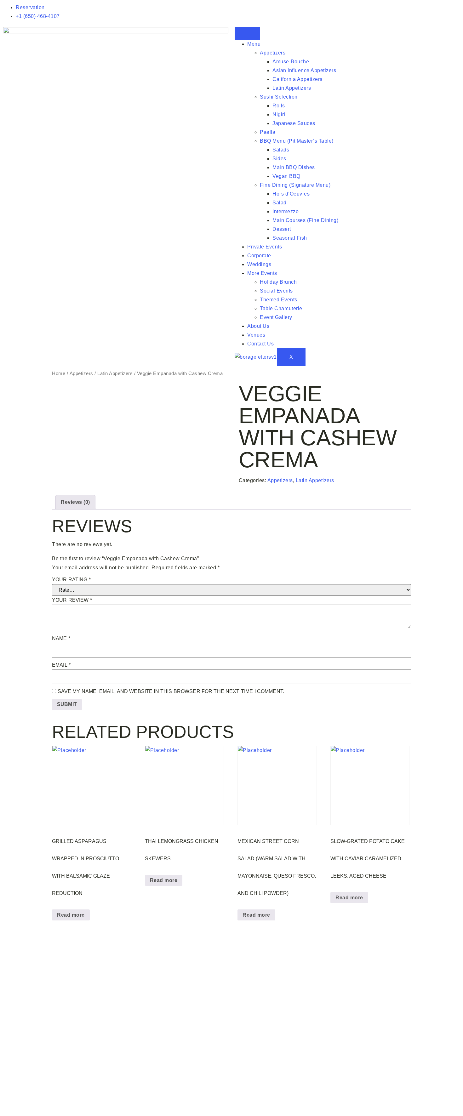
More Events (262, 273)
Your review (72, 600)
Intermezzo (285, 211)
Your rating (71, 579)
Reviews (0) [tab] (75, 502)
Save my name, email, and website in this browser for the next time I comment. (171, 691)
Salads (280, 149)
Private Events (264, 246)
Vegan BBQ (286, 176)
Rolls (278, 105)
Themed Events (278, 299)
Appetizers (272, 52)
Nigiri (278, 114)
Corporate (259, 255)
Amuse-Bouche (290, 61)
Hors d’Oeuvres (291, 193)
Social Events (276, 290)
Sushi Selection (279, 97)
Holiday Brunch (278, 282)
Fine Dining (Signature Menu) (295, 185)
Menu (253, 44)
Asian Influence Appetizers (304, 70)
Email (61, 665)
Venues (256, 335)
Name (61, 638)
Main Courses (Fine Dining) (305, 220)
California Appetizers (297, 79)
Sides (279, 158)
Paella (267, 132)
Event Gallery (276, 317)
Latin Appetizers (291, 88)
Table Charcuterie (281, 308)
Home (58, 373)
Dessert (281, 229)
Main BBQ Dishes (293, 167)
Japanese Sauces (293, 123)
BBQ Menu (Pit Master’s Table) (297, 141)
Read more (71, 915)
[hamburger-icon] (247, 33)
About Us (258, 326)
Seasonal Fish (289, 238)
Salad (279, 202)
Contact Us (260, 343)
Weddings (259, 264)
